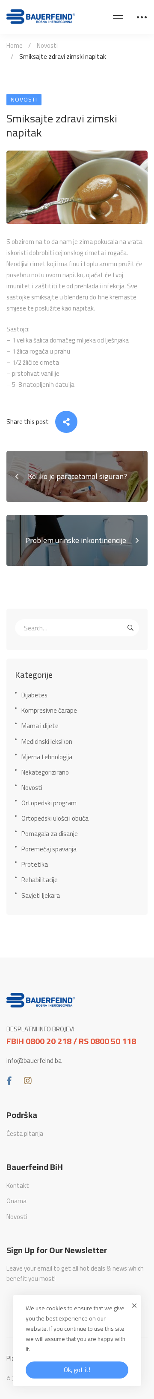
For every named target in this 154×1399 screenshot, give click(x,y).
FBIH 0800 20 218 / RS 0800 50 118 (71, 1041)
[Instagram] (28, 1080)
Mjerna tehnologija (46, 757)
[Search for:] (77, 628)
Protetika (34, 864)
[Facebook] (9, 1080)
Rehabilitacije (39, 880)
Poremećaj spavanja (49, 849)
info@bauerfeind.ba (34, 1061)
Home (14, 45)
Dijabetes (34, 695)
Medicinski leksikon (46, 741)
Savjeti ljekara (40, 895)
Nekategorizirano (45, 772)
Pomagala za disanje (49, 833)
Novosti (47, 45)
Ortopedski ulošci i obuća (55, 818)
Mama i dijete (40, 726)
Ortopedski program (49, 803)
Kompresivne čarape (49, 710)
